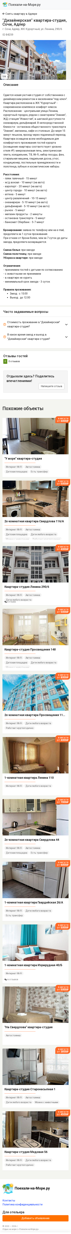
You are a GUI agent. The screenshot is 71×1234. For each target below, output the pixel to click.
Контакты (8, 1200)
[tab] (35, 325)
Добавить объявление (35, 1218)
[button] (63, 43)
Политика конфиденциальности (22, 1204)
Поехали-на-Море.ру (24, 5)
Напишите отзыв (51, 386)
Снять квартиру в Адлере (21, 13)
